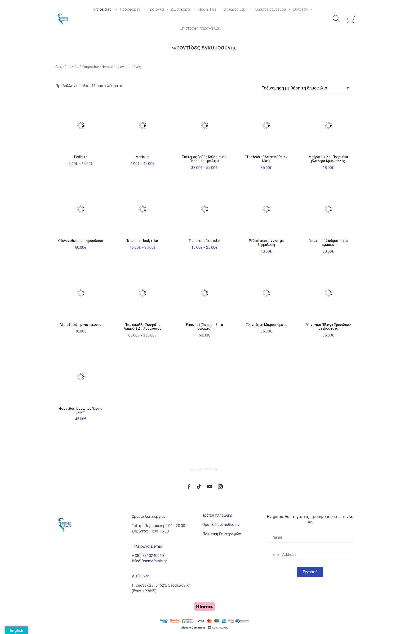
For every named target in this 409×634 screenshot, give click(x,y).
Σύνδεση (300, 9)
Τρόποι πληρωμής (217, 515)
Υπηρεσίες (102, 9)
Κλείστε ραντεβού (270, 9)
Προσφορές (130, 9)
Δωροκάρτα (181, 9)
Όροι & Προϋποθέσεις (221, 524)
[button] (310, 572)
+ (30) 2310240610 (148, 555)
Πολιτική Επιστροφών (221, 534)
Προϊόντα (156, 9)
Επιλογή (80, 149)
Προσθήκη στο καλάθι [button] (266, 148)
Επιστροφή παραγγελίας (200, 28)
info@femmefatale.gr (149, 561)
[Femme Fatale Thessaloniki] (63, 19)
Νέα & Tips (207, 9)
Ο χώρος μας (234, 9)
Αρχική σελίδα (67, 67)
